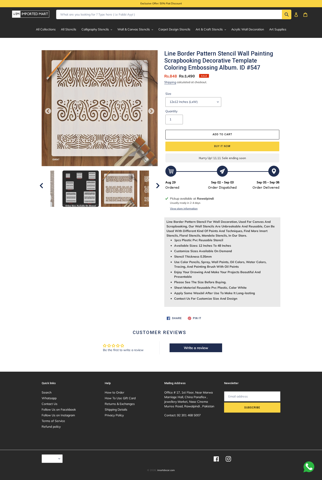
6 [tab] (103, 211)
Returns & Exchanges (120, 404)
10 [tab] (129, 211)
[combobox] (173, 14)
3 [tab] (83, 211)
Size (168, 94)
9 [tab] (122, 211)
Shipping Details (116, 409)
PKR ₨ (51, 459)
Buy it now (222, 146)
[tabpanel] (119, 188)
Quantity (171, 111)
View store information (184, 208)
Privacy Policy (114, 415)
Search (46, 392)
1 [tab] (70, 211)
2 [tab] (76, 211)
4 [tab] (90, 211)
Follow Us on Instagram (58, 415)
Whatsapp (49, 398)
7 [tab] (109, 211)
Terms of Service (53, 421)
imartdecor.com (166, 470)
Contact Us (49, 404)
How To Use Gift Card (120, 398)
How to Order (114, 392)
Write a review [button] (196, 348)
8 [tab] (116, 211)
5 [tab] (96, 211)
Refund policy (51, 427)
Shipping (170, 82)
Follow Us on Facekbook (59, 409)
